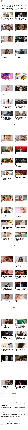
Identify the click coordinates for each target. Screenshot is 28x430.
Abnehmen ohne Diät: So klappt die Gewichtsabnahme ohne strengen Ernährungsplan (8, 19)
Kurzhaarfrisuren (7, 407)
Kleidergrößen (3, 414)
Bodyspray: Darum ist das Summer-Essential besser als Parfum (21, 239)
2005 (20, 6)
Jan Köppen (8, 419)
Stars (2, 416)
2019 (16, 5)
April (11, 8)
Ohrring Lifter (7, 414)
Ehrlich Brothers (18, 416)
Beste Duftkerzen (3, 423)
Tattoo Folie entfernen (20, 402)
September (21, 8)
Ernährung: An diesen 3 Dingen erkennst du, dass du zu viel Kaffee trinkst (8, 56)
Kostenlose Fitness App (9, 423)
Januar (3, 8)
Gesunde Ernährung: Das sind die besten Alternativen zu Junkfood (7, 178)
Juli (15, 8)
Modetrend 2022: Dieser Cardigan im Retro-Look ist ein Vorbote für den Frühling (21, 326)
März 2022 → (25, 395)
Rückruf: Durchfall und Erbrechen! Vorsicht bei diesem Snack (21, 362)
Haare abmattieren (6, 402)
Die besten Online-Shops (14, 414)
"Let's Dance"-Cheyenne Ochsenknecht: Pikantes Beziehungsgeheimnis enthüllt (7, 362)
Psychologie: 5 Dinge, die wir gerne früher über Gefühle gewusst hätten (20, 165)
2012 (9, 6)
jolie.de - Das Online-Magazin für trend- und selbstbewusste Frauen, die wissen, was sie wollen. (3, 1)
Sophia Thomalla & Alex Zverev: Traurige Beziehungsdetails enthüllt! (21, 277)
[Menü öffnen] (26, 1)
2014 (25, 5)
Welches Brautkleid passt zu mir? (22, 414)
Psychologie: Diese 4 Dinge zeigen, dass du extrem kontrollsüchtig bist (20, 93)
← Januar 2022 (3, 395)
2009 (14, 6)
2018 (18, 5)
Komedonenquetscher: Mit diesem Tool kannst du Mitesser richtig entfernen (20, 301)
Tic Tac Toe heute (3, 419)
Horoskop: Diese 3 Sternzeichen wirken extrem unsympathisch (20, 215)
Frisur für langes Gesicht (22, 407)
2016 (22, 5)
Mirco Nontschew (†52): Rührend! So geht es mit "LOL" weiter (7, 31)
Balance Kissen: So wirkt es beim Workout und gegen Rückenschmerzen (7, 106)
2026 (2, 5)
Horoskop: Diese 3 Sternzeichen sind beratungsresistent (6, 326)
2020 (14, 5)
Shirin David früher (12, 416)
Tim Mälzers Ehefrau (6, 416)
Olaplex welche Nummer (4, 405)
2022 (11, 5)
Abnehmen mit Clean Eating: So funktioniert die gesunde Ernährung (21, 80)
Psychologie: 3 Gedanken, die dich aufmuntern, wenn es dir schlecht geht (7, 289)
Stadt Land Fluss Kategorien (17, 423)
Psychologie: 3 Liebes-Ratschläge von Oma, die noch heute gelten (7, 215)
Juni (14, 8)
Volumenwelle (16, 407)
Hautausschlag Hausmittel (13, 402)
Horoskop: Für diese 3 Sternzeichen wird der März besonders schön (20, 106)
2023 (8, 5)
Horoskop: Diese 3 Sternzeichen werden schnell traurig (21, 31)
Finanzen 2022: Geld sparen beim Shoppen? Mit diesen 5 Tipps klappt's (20, 338)
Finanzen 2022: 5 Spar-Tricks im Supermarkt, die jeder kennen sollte (7, 202)
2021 (12, 5)
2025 (4, 5)
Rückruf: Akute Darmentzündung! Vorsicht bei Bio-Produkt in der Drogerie (21, 44)
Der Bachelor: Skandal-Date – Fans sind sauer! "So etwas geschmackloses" (21, 289)
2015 (23, 5)
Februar (6, 8)
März (9, 8)
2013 (7, 6)
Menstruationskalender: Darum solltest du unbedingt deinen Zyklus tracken (8, 350)
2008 (16, 6)
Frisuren (2, 407)
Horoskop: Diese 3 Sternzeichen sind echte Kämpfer (6, 301)
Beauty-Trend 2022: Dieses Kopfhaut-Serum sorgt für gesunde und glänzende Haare (21, 350)
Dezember (15, 9)
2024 (6, 5)
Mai (12, 8)
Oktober (25, 8)
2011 (10, 6)
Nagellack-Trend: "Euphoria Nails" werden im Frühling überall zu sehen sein (7, 80)
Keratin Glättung (3, 410)
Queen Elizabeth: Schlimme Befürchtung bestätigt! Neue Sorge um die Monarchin (20, 387)
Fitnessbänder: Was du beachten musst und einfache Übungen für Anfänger (7, 118)
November (12, 9)
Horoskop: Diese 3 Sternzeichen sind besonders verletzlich (21, 56)
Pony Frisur (11, 407)
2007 (18, 6)
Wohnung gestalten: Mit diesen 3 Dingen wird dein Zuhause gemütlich (21, 118)
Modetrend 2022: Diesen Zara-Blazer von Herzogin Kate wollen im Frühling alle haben (21, 202)
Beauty (2, 402)
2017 (20, 5)
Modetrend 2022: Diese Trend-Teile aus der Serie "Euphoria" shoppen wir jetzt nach (8, 227)
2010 (12, 6)
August (18, 8)
